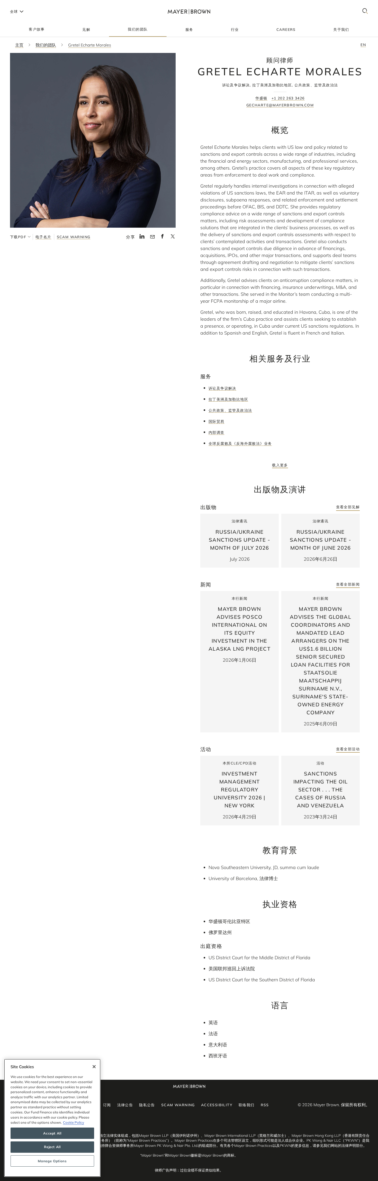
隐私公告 (147, 1105)
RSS (265, 1105)
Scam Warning (74, 237)
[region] (52, 1118)
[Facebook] (162, 237)
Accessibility (216, 1105)
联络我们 (247, 1105)
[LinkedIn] (142, 237)
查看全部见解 (348, 507)
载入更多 (280, 465)
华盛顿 (261, 98)
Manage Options (52, 1161)
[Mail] (152, 236)
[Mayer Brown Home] (189, 11)
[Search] (365, 11)
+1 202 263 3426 (288, 98)
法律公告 (125, 1105)
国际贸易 (216, 421)
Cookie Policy (73, 1122)
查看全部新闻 (348, 584)
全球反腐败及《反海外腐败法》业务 (240, 443)
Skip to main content (25, 4)
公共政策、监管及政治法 (230, 410)
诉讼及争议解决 (222, 388)
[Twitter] (173, 238)
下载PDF (18, 237)
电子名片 (43, 237)
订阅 (107, 1105)
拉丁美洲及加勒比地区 (228, 399)
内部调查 (216, 432)
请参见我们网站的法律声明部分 (338, 1145)
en (363, 44)
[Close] (94, 1066)
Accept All (52, 1133)
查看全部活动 (348, 749)
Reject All (52, 1147)
